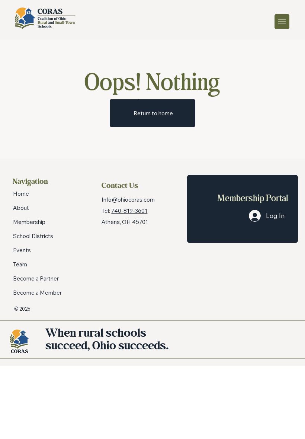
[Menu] (282, 21)
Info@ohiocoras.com (128, 199)
